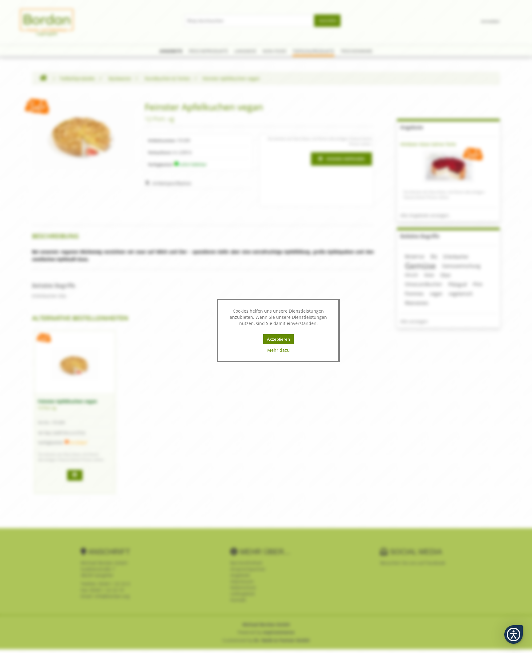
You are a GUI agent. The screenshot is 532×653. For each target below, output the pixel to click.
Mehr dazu (278, 350)
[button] (513, 634)
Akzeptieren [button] (278, 339)
